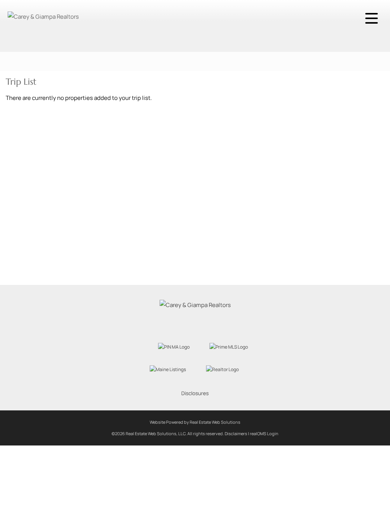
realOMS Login (264, 433)
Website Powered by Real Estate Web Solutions (195, 422)
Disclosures (195, 393)
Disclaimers (236, 433)
